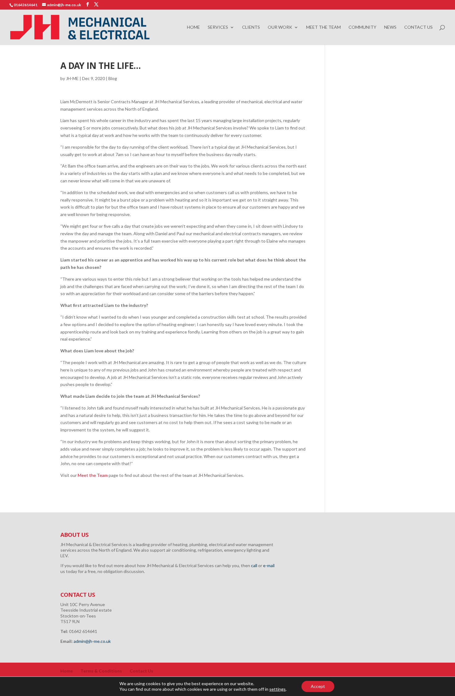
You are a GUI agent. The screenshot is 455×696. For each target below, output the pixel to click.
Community (362, 27)
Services (218, 27)
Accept (318, 686)
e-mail (269, 565)
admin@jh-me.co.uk (92, 641)
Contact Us (418, 27)
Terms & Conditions (101, 670)
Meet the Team (323, 27)
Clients (251, 27)
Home (193, 27)
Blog (112, 78)
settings (277, 689)
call (254, 565)
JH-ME (72, 78)
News (390, 27)
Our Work (280, 27)
